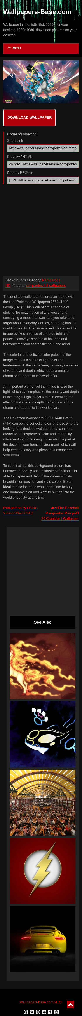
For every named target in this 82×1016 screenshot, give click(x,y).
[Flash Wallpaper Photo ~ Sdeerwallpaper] (42, 871)
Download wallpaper (29, 117)
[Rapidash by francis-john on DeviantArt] (42, 666)
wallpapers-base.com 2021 (41, 1002)
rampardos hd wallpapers (46, 285)
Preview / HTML (19, 157)
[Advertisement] (41, 231)
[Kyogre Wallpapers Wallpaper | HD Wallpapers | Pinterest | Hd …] (42, 734)
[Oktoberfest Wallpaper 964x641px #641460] (42, 803)
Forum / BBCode (20, 173)
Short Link (15, 140)
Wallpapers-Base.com (37, 11)
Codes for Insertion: (22, 134)
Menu (17, 48)
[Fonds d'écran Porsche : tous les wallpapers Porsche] (42, 939)
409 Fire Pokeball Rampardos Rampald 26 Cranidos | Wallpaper (60, 513)
